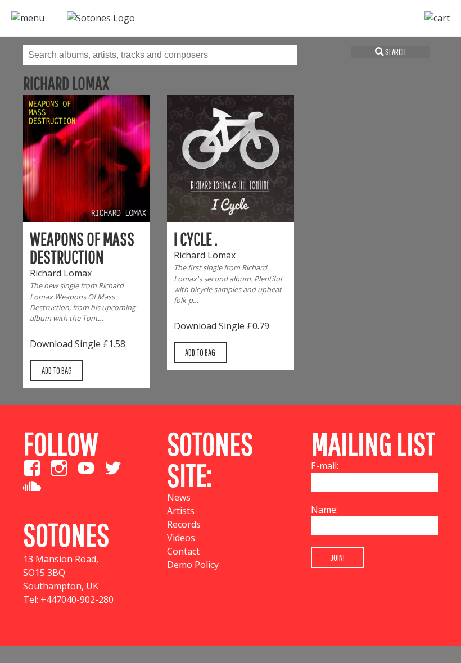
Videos (181, 538)
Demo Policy (193, 564)
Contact (183, 551)
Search (395, 52)
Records (184, 524)
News (179, 497)
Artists (181, 511)
